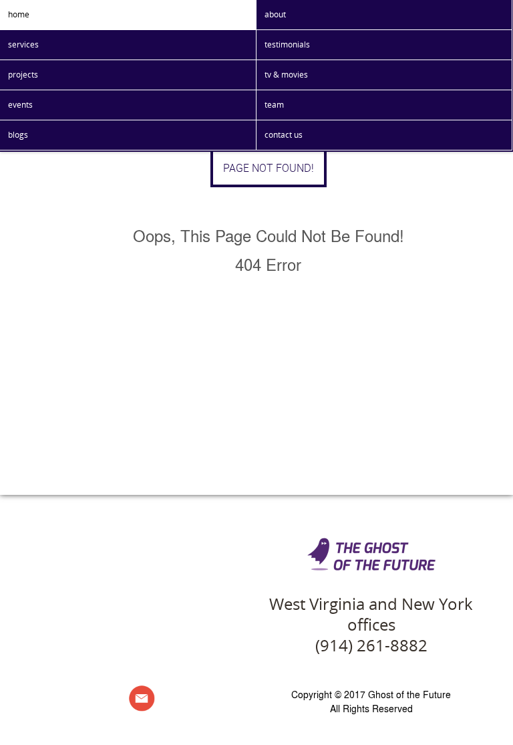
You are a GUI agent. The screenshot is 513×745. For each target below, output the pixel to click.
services (23, 44)
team (274, 104)
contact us (284, 134)
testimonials (287, 44)
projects (23, 74)
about (275, 14)
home (18, 14)
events (20, 104)
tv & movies (286, 74)
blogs (18, 134)
